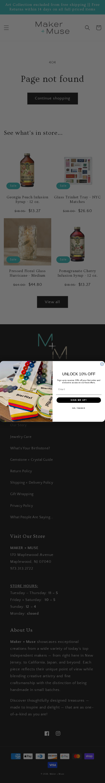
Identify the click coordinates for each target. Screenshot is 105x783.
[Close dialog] (102, 364)
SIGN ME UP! (79, 400)
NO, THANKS (78, 408)
